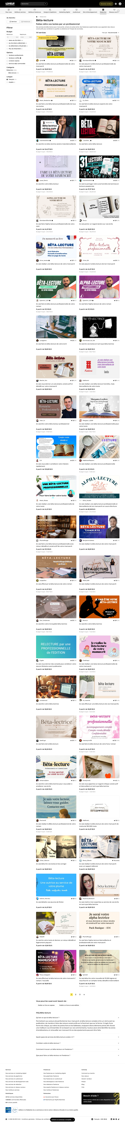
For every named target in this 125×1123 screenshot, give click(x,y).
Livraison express (14, 61)
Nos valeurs (85, 1076)
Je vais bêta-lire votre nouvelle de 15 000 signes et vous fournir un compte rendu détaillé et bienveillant (99, 979)
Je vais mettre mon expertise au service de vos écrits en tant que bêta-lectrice (99, 903)
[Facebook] (116, 1119)
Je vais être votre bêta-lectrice (90, 624)
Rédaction (43, 16)
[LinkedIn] (111, 1119)
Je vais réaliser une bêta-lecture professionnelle (97, 464)
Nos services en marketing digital (16, 1073)
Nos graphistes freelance (51, 1076)
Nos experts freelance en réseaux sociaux (56, 1087)
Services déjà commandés (17, 63)
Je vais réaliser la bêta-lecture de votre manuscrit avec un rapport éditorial (97, 865)
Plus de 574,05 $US (15, 48)
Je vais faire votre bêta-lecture (90, 144)
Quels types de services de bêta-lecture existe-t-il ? (55, 1037)
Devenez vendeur (106, 4)
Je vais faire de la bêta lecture (47, 744)
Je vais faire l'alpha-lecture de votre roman (95, 304)
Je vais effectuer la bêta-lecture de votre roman (54, 584)
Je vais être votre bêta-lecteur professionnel (52, 424)
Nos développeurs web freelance (53, 1081)
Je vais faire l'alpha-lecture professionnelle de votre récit (55, 225)
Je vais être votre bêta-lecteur (47, 184)
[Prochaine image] (74, 47)
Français (12, 79)
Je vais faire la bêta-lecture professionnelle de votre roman (55, 305)
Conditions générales (28, 1119)
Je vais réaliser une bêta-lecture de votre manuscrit (55, 264)
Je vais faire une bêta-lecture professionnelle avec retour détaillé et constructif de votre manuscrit (55, 545)
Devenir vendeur (87, 1078)
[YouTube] (114, 1119)
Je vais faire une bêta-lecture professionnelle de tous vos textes (56, 105)
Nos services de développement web (17, 1081)
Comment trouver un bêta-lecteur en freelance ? (54, 1049)
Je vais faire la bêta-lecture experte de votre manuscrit (95, 105)
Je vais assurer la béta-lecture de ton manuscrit (97, 264)
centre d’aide (87, 1101)
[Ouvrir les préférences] (116, 4)
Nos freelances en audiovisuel (52, 1078)
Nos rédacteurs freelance (51, 1084)
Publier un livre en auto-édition (69, 1005)
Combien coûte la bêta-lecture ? (48, 1043)
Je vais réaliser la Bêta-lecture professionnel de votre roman (56, 825)
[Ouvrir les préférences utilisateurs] (123, 4)
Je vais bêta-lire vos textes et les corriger (51, 864)
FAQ (83, 1087)
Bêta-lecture (12, 73)
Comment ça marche (88, 1073)
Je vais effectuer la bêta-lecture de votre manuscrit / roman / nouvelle (56, 979)
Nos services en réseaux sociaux (15, 1087)
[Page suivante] (84, 994)
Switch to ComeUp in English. (62, 1119)
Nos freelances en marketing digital (54, 1073)
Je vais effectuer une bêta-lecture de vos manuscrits (99, 704)
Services (14, 21)
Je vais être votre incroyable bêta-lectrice (51, 624)
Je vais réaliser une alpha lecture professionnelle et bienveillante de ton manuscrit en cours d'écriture (98, 505)
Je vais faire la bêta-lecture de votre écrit (51, 344)
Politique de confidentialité (44, 1119)
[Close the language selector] (73, 1120)
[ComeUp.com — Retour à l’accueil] (10, 4)
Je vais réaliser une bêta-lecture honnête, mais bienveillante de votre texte (96, 385)
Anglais (12, 82)
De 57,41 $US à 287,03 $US (18, 43)
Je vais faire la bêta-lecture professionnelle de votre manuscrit (55, 65)
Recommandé (112, 32)
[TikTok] (118, 1119)
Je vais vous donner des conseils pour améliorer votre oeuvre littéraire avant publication (56, 665)
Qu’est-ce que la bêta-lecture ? (47, 1017)
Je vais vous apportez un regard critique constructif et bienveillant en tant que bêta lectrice (98, 785)
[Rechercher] (45, 4)
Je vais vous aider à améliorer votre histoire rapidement (52, 465)
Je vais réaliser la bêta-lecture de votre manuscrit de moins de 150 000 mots (99, 825)
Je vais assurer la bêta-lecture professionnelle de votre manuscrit (97, 65)
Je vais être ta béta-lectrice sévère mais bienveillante (56, 144)
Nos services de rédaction (13, 1084)
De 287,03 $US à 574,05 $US (18, 46)
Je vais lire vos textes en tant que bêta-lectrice (96, 344)
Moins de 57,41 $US (16, 40)
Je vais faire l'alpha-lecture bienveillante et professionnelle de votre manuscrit (95, 941)
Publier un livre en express (46, 1005)
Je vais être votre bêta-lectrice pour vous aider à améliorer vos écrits (54, 785)
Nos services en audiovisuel (14, 1078)
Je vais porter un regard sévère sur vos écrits (96, 224)
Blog (83, 1084)
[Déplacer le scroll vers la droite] (118, 11)
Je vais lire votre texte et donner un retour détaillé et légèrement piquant (56, 941)
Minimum (10, 34)
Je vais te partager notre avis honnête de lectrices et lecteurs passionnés (99, 185)
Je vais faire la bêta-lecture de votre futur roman (97, 744)
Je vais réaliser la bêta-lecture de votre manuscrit (97, 544)
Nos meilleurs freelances (51, 1090)
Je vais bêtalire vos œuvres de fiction (50, 902)
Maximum (23, 34)
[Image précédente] (38, 47)
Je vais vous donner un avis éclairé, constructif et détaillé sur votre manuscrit (54, 385)
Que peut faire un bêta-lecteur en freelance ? (53, 1055)
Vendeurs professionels (16, 55)
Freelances (26, 21)
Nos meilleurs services (12, 1090)
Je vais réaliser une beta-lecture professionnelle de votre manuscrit (98, 665)
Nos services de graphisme (14, 1076)
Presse (84, 1081)
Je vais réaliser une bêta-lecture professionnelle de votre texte (55, 505)
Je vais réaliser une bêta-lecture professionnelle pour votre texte (99, 425)
